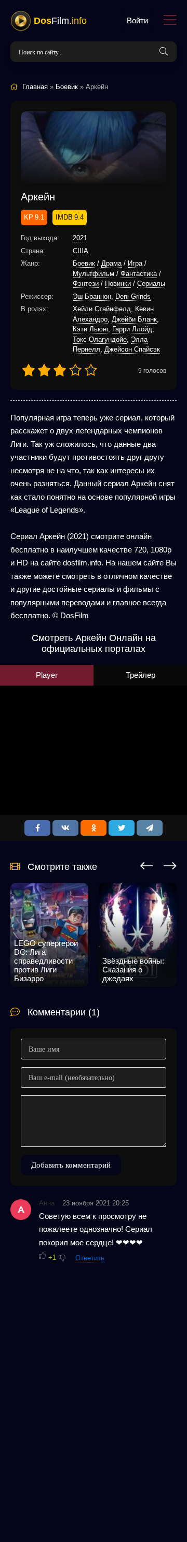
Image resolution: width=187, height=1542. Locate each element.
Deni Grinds (133, 296)
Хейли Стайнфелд (102, 309)
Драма (111, 263)
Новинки (118, 283)
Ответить (89, 1258)
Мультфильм (93, 274)
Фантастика (139, 274)
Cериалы (151, 283)
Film (60, 21)
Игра (135, 263)
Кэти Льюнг (90, 329)
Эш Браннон (92, 296)
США (80, 251)
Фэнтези (86, 283)
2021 (80, 238)
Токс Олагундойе (100, 339)
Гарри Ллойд (132, 329)
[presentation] (146, 864)
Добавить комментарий (71, 1165)
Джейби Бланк (134, 319)
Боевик (84, 263)
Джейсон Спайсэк (132, 349)
